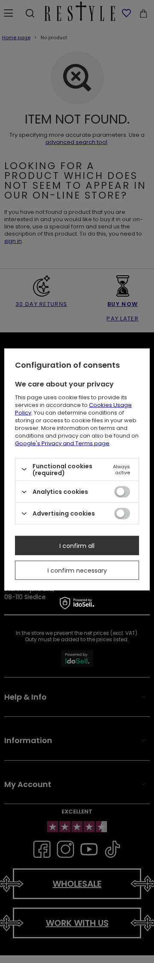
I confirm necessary (77, 570)
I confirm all (77, 545)
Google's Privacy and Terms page (62, 443)
